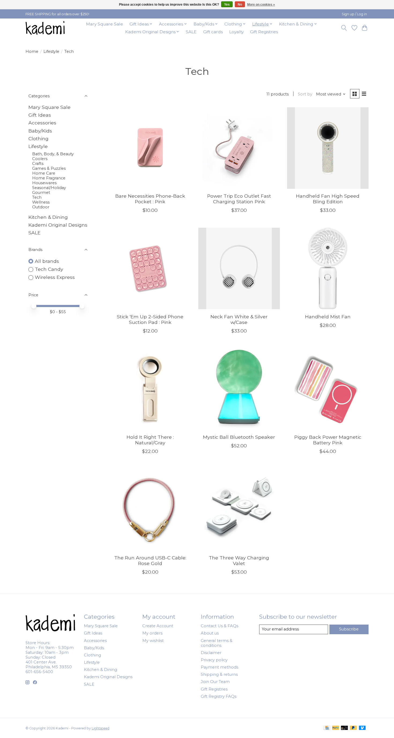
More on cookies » (261, 4)
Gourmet (41, 192)
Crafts (37, 163)
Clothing (38, 138)
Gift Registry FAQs (218, 696)
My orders (152, 633)
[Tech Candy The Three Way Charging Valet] (239, 509)
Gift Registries (264, 31)
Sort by (305, 94)
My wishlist (153, 640)
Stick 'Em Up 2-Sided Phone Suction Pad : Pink (150, 319)
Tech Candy (49, 269)
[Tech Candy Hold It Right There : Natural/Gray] (150, 389)
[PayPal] (335, 728)
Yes (227, 4)
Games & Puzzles (49, 168)
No (240, 4)
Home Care (43, 173)
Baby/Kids (40, 131)
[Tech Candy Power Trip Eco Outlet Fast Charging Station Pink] (239, 148)
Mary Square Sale (104, 24)
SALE (191, 31)
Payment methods (219, 667)
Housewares (44, 182)
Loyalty (236, 31)
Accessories (42, 123)
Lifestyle (51, 51)
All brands (47, 261)
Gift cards (213, 31)
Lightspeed (100, 728)
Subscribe (349, 629)
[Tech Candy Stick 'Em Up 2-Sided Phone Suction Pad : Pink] (150, 268)
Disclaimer (211, 652)
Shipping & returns (219, 674)
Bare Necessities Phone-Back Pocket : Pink (150, 198)
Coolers (39, 158)
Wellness (41, 202)
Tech (37, 197)
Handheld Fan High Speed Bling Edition (327, 198)
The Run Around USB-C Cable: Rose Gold (150, 560)
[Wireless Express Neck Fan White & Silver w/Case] (239, 268)
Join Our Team (215, 681)
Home (31, 51)
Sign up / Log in (354, 14)
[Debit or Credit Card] (344, 728)
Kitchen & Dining (48, 217)
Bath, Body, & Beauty (53, 154)
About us (210, 633)
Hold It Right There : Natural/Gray (150, 439)
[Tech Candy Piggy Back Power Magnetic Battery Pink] (328, 389)
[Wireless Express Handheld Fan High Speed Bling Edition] (328, 148)
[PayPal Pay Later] (353, 728)
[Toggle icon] (344, 28)
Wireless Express (55, 277)
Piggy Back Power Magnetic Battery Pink (327, 439)
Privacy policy (214, 660)
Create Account (157, 625)
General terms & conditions (216, 643)
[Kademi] (45, 27)
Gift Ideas (39, 115)
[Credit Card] (327, 728)
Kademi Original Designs (57, 225)
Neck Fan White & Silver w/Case (238, 319)
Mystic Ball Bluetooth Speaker (239, 437)
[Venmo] (362, 728)
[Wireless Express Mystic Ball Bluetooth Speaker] (239, 389)
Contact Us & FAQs (219, 625)
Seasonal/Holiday (49, 187)
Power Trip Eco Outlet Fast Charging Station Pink (239, 198)
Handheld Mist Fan (328, 316)
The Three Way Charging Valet (239, 560)
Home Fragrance (48, 178)
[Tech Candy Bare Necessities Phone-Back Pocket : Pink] (150, 148)
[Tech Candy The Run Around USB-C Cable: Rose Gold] (150, 509)
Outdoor (40, 207)
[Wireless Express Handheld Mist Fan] (328, 268)
